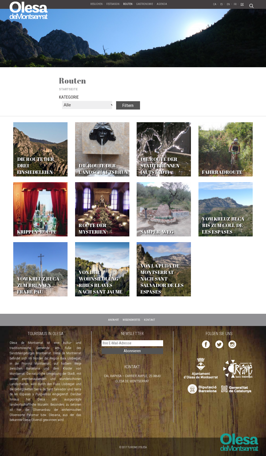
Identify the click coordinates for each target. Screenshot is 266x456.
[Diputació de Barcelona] (201, 389)
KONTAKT (149, 320)
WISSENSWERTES (131, 320)
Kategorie (69, 97)
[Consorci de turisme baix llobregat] (238, 369)
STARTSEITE (68, 89)
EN (228, 4)
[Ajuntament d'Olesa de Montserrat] (201, 368)
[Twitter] (219, 344)
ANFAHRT (113, 320)
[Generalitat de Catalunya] (237, 389)
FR (235, 4)
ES (221, 4)
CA (214, 4)
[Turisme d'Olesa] (29, 10)
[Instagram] (232, 344)
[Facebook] (206, 344)
